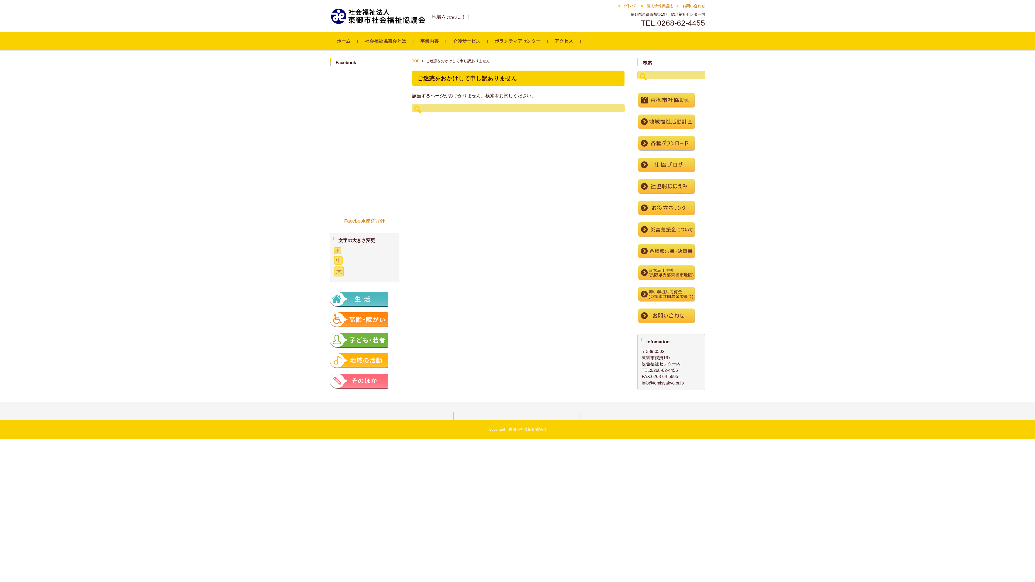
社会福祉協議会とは (385, 41)
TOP (415, 61)
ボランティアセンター (518, 41)
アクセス (564, 41)
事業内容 (429, 41)
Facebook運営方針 (364, 221)
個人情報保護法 (660, 6)
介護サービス (467, 41)
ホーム (344, 41)
